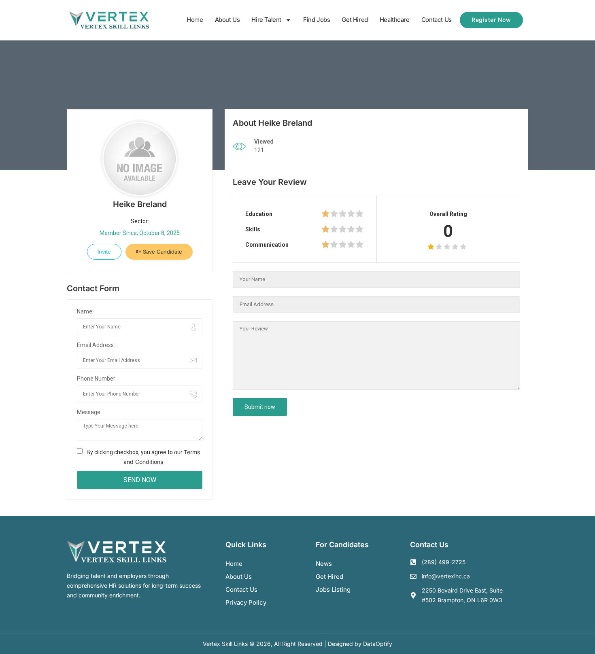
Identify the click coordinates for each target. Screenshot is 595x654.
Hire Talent (266, 19)
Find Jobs (316, 19)
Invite (104, 251)
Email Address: (96, 345)
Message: (89, 412)
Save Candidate (161, 251)
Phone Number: (97, 378)
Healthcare (395, 19)
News (324, 563)
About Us (227, 19)
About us (238, 576)
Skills (252, 229)
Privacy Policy (245, 602)
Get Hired (355, 19)
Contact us (241, 589)
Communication (267, 244)
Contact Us (436, 19)
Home (195, 19)
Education (258, 214)
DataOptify (377, 643)
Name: (85, 311)
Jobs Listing (333, 589)
